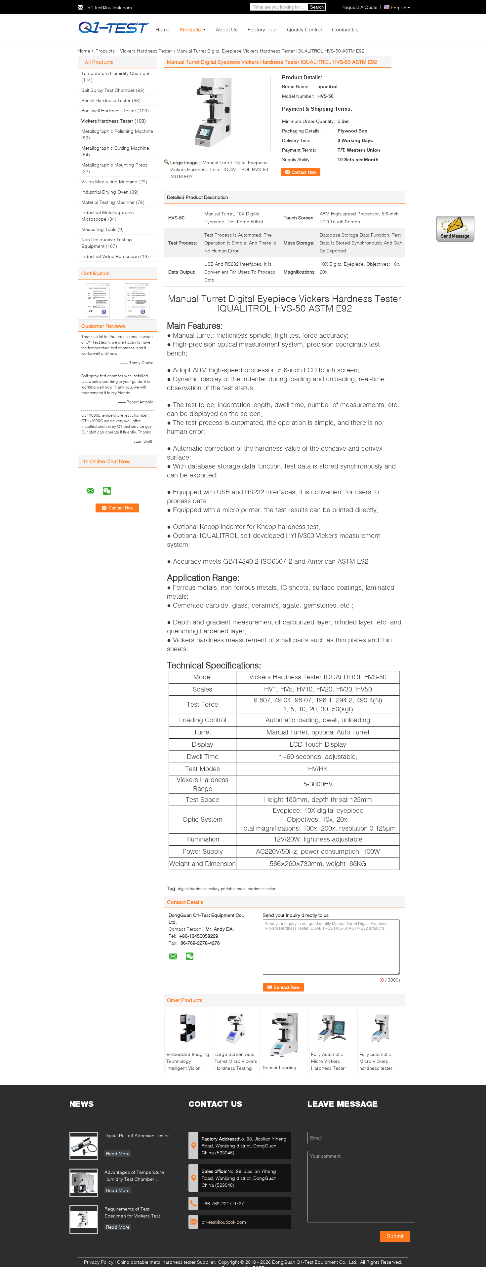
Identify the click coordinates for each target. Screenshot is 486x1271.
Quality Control (304, 29)
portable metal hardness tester (248, 888)
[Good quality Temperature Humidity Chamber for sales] (97, 300)
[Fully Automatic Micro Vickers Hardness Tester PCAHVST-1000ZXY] (332, 1028)
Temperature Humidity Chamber (115, 73)
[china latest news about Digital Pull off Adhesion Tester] (83, 1146)
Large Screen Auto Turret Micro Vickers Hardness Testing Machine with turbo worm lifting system (236, 1068)
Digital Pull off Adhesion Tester (136, 1135)
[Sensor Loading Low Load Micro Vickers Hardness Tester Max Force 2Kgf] (284, 1035)
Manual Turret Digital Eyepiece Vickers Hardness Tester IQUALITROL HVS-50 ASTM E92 (219, 169)
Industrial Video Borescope (110, 256)
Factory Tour (262, 29)
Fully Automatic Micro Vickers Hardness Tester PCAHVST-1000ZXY (332, 1064)
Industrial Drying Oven (105, 192)
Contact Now (304, 172)
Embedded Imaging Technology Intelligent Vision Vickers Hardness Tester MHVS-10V (187, 1068)
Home (162, 29)
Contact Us (345, 29)
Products (190, 29)
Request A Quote (360, 7)
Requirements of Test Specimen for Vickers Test (132, 1212)
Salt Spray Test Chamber (108, 90)
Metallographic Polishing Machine (117, 131)
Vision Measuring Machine (109, 181)
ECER (259, 1268)
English (398, 7)
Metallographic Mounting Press (114, 165)
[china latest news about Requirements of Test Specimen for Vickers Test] (83, 1219)
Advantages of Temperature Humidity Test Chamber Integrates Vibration (134, 1176)
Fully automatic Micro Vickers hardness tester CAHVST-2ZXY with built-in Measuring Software (379, 1071)
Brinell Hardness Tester (106, 100)
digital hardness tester (198, 888)
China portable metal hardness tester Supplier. (167, 1262)
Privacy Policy (98, 1262)
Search (317, 7)
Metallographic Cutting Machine (115, 148)
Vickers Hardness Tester (146, 51)
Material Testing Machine (108, 202)
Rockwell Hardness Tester (108, 110)
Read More (118, 1153)
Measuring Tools (98, 229)
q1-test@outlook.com (110, 7)
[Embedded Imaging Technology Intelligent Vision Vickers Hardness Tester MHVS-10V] (188, 1028)
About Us (227, 29)
